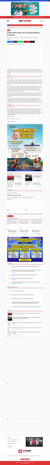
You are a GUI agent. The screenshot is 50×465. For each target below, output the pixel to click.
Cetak (10, 39)
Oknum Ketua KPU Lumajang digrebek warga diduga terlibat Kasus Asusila (25, 266)
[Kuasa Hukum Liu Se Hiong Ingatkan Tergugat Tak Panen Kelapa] (13, 224)
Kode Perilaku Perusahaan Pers (13, 439)
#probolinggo (21, 27)
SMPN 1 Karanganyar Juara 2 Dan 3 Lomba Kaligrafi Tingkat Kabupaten (24, 274)
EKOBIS (19, 25)
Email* (26, 209)
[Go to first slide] (42, 218)
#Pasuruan (36, 27)
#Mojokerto (16, 27)
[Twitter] (27, 459)
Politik (26, 25)
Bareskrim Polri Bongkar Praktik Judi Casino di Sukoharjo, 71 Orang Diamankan (27, 327)
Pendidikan (38, 25)
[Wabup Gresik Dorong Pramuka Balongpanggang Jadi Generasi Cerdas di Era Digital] (10, 324)
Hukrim (29, 25)
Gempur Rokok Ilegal (24, 230)
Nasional (15, 25)
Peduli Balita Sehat (12, 118)
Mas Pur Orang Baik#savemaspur (18, 290)
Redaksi (13, 455)
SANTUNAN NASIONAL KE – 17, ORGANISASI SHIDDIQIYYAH (22, 298)
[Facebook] (21, 459)
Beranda (11, 25)
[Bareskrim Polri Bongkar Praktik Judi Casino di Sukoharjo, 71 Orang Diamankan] (10, 328)
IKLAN (21, 229)
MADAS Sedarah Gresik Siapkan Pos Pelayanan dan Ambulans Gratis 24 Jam (27, 313)
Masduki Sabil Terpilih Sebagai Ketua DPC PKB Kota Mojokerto (23, 294)
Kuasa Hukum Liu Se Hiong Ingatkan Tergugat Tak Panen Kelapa (13, 231)
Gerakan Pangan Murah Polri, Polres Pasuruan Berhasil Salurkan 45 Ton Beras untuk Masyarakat (24, 77)
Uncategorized (14, 279)
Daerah (22, 25)
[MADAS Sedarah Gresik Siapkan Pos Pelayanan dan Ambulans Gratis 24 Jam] (10, 178)
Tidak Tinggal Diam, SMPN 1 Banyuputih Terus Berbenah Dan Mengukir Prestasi (26, 306)
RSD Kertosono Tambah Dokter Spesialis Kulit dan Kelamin (22, 278)
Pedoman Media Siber (12, 443)
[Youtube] (25, 459)
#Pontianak (26, 27)
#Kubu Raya (31, 27)
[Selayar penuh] (41, 445)
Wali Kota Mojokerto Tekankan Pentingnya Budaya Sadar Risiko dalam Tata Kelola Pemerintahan (24, 106)
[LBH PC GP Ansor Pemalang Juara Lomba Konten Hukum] (28, 185)
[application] (34, 442)
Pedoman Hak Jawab (11, 441)
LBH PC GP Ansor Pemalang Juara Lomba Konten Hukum (37, 184)
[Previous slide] (41, 218)
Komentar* (9, 199)
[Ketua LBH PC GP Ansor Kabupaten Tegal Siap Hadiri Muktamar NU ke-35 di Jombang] (10, 185)
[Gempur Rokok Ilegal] (25, 224)
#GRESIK (40, 27)
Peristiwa (33, 229)
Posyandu (17, 118)
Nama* (8, 209)
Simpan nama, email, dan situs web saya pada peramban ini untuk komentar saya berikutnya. (25, 213)
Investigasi (33, 25)
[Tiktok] (29, 459)
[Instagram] (23, 459)
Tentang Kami (10, 446)
